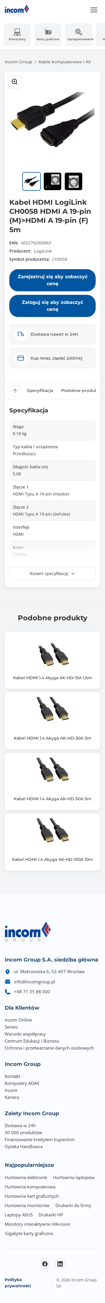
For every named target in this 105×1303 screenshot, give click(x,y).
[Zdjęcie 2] (52, 181)
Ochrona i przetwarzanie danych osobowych (49, 1048)
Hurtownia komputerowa (30, 1187)
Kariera (12, 1097)
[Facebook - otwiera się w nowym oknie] (45, 1264)
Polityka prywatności (18, 1282)
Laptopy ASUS (19, 1215)
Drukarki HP (50, 1215)
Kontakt (12, 1076)
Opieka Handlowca (24, 1146)
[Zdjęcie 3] (73, 181)
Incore (11, 1090)
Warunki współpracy (25, 1034)
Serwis (11, 1027)
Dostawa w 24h (20, 1125)
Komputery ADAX (22, 1083)
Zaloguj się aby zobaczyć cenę (52, 306)
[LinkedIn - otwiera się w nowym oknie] (60, 1264)
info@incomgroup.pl (34, 982)
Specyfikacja (40, 390)
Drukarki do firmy (73, 1205)
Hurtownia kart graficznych (32, 1196)
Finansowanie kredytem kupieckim (40, 1139)
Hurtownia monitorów (27, 1205)
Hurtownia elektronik (26, 1177)
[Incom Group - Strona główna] (17, 10)
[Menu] (94, 9)
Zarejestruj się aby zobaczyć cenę (53, 280)
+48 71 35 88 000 (32, 991)
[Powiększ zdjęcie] (14, 81)
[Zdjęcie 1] (31, 181)
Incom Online (18, 1020)
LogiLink (43, 251)
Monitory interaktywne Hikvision (37, 1224)
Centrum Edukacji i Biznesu (32, 1041)
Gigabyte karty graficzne (29, 1233)
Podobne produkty (81, 390)
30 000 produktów (23, 1132)
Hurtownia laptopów (73, 1177)
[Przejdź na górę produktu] (15, 391)
